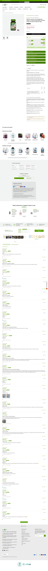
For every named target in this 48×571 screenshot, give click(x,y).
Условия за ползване (24, 539)
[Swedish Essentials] (13, 136)
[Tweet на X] (31, 65)
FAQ (22, 544)
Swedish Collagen (28, 139)
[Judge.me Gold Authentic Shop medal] (33, 236)
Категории (21, 7)
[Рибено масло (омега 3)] (13, 150)
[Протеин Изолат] (35, 150)
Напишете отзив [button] (19, 178)
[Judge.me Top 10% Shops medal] (39, 236)
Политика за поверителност (25, 534)
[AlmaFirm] (42, 136)
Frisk (20, 139)
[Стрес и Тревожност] (42, 150)
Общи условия (24, 543)
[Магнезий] (28, 150)
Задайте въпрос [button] (29, 178)
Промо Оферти (5, 7)
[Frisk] (20, 136)
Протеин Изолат (35, 154)
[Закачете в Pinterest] (34, 65)
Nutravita (5, 139)
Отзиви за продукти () (14, 244)
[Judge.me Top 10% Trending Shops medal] (43, 236)
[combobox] (24, 4)
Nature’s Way (28, 17)
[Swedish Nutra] (35, 136)
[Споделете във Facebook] (32, 65)
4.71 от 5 (10, 230)
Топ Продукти (11, 7)
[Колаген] (5, 150)
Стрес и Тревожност (42, 155)
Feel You (6, 248)
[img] (24, 206)
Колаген (5, 154)
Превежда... (5, 278)
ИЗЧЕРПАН (36, 47)
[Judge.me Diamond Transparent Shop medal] (30, 236)
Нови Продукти (16, 7)
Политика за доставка (25, 538)
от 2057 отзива (23, 207)
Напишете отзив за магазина (39, 230)
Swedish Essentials (13, 140)
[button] (45, 4)
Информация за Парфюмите (25, 533)
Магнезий (27, 154)
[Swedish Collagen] (28, 136)
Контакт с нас (23, 530)
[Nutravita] (5, 136)
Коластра (20, 154)
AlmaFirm (42, 139)
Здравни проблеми (27, 7)
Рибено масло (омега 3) (13, 155)
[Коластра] (20, 150)
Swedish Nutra (35, 139)
